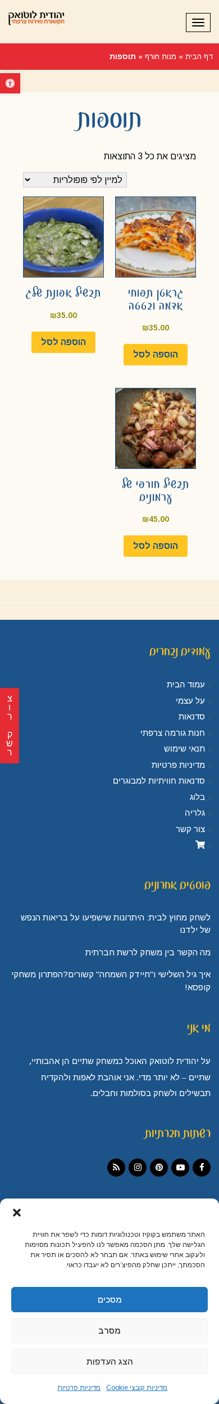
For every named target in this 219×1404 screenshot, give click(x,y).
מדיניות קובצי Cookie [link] (136, 1388)
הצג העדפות (109, 1361)
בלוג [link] (197, 797)
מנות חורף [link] (160, 56)
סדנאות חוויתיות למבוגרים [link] (159, 781)
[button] (16, 1212)
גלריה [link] (195, 813)
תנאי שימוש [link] (184, 749)
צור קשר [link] (190, 829)
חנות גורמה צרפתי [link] (172, 733)
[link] (10, 83)
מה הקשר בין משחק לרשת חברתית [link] (148, 952)
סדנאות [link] (192, 717)
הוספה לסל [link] (155, 354)
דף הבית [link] (199, 56)
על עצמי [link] (190, 701)
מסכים (110, 1299)
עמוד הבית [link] (186, 684)
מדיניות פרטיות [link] (79, 1388)
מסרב (109, 1330)
